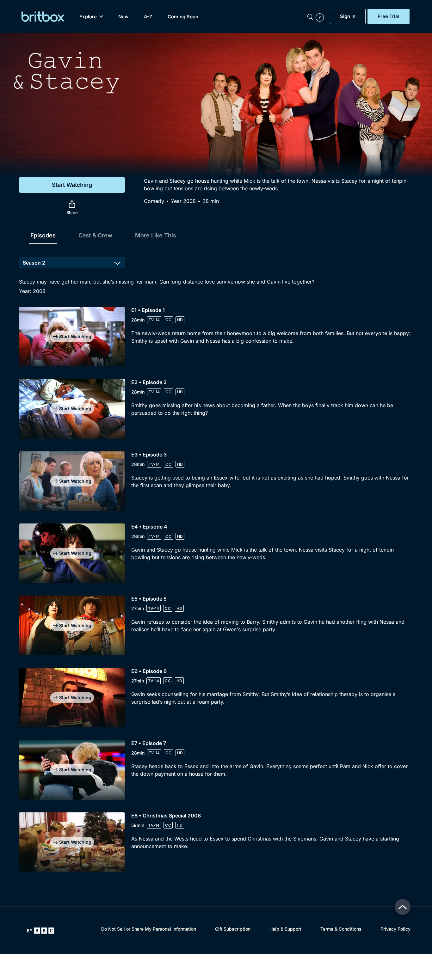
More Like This (155, 235)
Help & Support (285, 929)
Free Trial (388, 16)
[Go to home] (41, 930)
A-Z (148, 17)
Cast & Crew (95, 235)
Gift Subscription (232, 929)
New (123, 17)
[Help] (321, 16)
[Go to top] (402, 907)
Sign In (347, 16)
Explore (88, 17)
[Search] (310, 16)
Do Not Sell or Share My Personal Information (148, 929)
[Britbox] (43, 16)
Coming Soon (183, 17)
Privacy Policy (395, 929)
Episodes (43, 235)
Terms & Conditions (340, 929)
